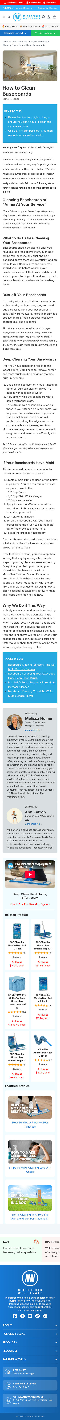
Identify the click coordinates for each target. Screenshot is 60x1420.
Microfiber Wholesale (34, 1416)
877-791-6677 (21, 1386)
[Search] (9, 17)
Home (5, 41)
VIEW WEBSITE (32, 730)
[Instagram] (23, 1316)
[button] (17, 955)
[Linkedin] (45, 1316)
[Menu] (4, 17)
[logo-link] (27, 17)
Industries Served (13, 33)
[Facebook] (15, 1316)
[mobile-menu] (45, 33)
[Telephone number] (43, 17)
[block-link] (21, 1249)
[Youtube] (30, 1316)
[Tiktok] (38, 1316)
